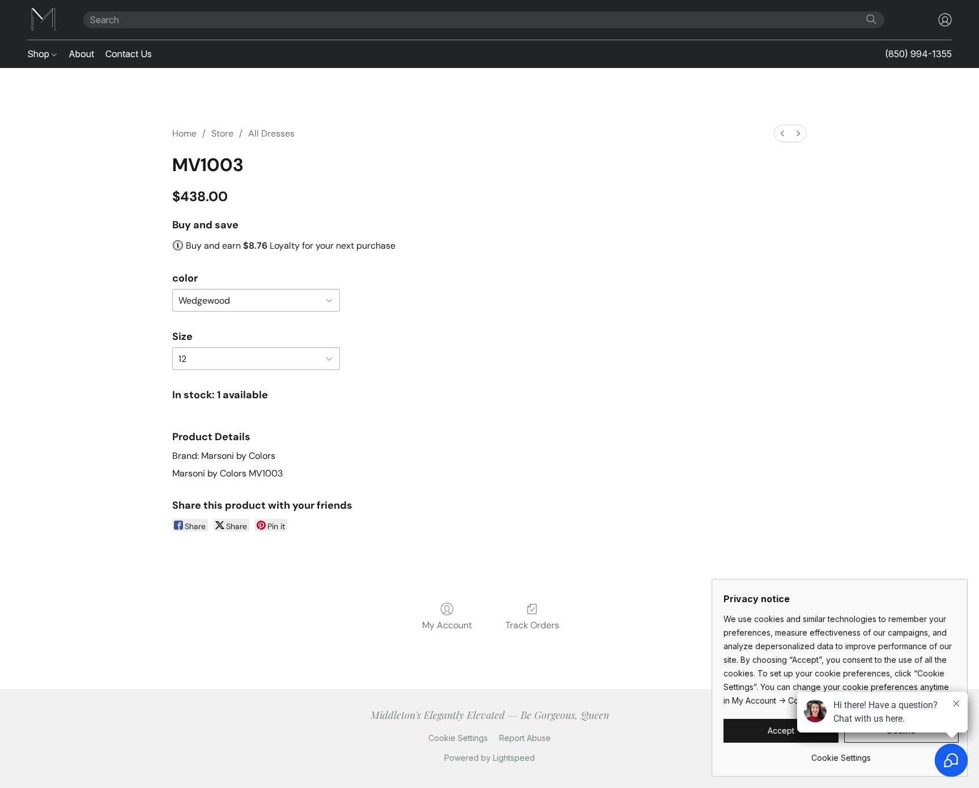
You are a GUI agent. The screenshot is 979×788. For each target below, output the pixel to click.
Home (184, 133)
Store (222, 133)
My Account (447, 625)
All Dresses (271, 133)
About (81, 53)
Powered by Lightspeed (489, 758)
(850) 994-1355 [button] (918, 53)
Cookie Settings (458, 738)
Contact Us (128, 53)
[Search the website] (871, 19)
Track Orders (532, 625)
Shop (39, 53)
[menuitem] (782, 133)
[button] (44, 20)
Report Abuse (525, 738)
